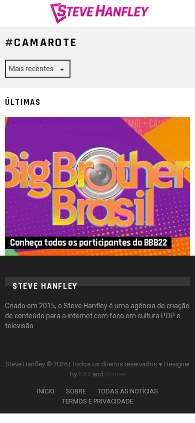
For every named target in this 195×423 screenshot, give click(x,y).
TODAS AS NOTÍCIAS (128, 391)
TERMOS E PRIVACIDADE (98, 401)
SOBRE (76, 391)
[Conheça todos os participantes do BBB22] (97, 186)
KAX (84, 374)
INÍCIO (45, 391)
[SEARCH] (184, 13)
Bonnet (115, 374)
